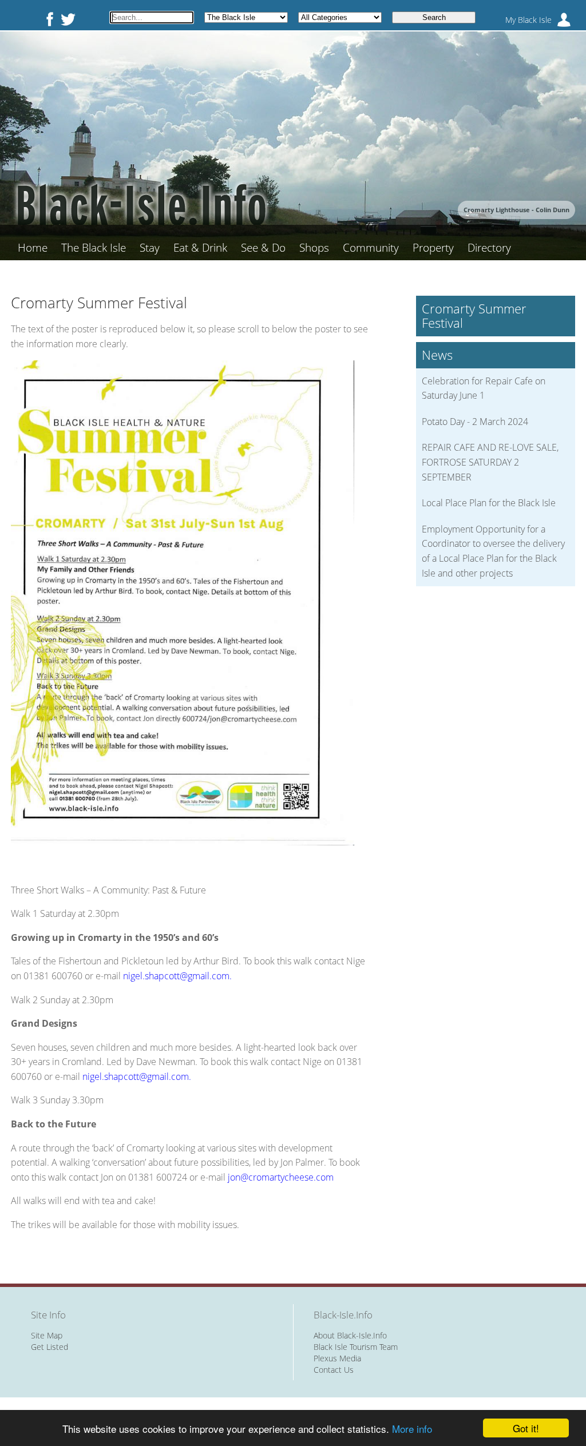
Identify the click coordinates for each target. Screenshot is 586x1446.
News (437, 355)
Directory (489, 247)
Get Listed (49, 1346)
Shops (314, 247)
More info (412, 1428)
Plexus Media (337, 1358)
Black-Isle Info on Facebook (47, 19)
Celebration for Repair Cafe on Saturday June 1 (483, 388)
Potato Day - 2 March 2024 (475, 421)
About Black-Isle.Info (350, 1335)
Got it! (526, 1428)
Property (433, 247)
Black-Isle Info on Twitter (68, 19)
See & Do (263, 247)
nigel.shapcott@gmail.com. (177, 976)
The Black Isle (93, 247)
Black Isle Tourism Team (356, 1346)
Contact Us (334, 1369)
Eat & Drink (200, 247)
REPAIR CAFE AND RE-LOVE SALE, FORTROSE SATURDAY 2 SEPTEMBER (490, 462)
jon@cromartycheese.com (281, 1177)
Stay (150, 247)
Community (371, 247)
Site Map (46, 1335)
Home (32, 247)
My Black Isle (528, 19)
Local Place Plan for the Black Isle (489, 502)
